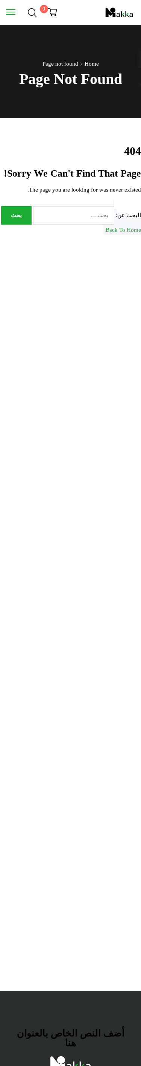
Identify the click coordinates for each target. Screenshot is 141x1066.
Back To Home (123, 230)
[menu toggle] (10, 11)
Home (92, 64)
